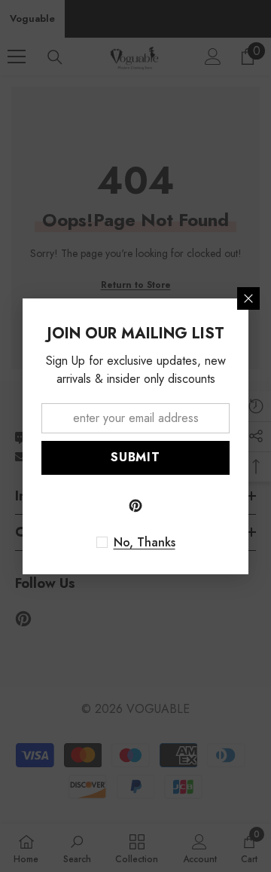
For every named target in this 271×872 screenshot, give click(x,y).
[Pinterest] (135, 506)
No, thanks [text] (144, 542)
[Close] (248, 298)
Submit (135, 457)
